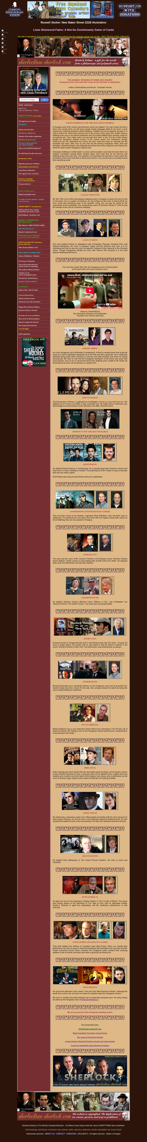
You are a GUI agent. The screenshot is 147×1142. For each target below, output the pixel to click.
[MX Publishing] (102, 18)
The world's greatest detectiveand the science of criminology (28, 265)
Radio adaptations (24, 334)
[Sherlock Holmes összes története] (34, 366)
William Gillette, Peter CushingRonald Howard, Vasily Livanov (28, 211)
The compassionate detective (27, 325)
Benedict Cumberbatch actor (27, 232)
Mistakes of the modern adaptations (29, 136)
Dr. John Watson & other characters (30, 153)
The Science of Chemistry (26, 261)
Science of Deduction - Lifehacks (28, 256)
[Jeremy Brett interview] (34, 96)
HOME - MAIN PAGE (25, 105)
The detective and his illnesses (28, 278)
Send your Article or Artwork (27, 310)
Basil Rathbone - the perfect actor (29, 215)
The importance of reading (27, 121)
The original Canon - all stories (28, 174)
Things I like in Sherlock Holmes (29, 307)
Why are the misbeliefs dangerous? (29, 148)
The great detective (24, 184)
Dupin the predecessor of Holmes (29, 164)
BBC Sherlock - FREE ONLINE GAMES (31, 225)
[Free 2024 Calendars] (58, 18)
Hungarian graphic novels (26, 194)
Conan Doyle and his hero (26, 170)
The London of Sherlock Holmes (28, 270)
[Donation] (129, 18)
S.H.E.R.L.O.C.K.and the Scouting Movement (27, 274)
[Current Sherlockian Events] (15, 18)
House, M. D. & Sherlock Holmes (29, 319)
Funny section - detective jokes (28, 290)
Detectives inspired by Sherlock (28, 322)
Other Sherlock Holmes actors (28, 247)
